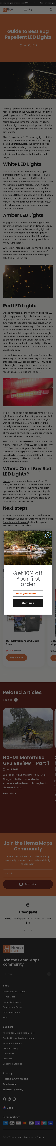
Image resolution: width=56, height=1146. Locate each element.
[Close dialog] (48, 535)
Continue (28, 603)
